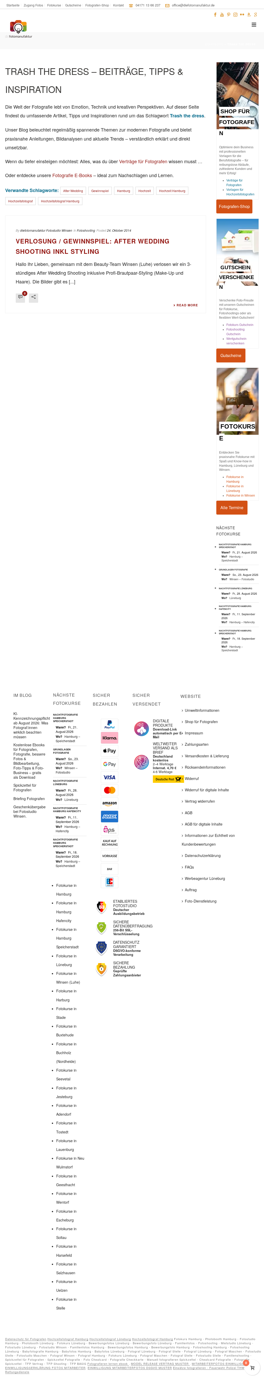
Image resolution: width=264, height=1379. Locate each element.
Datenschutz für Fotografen (25, 1339)
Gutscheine (230, 355)
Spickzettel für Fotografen (24, 787)
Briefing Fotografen (29, 798)
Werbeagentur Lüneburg (205, 878)
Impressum (194, 732)
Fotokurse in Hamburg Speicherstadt (67, 938)
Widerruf (192, 778)
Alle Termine (231, 507)
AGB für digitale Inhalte (203, 824)
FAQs (189, 867)
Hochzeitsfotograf (20, 201)
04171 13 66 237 (148, 5)
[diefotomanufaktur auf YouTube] (222, 14)
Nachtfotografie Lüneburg (235, 588)
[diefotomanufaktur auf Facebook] (215, 14)
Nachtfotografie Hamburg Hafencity (235, 607)
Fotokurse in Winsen (240, 495)
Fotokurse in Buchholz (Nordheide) (66, 1052)
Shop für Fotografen (201, 721)
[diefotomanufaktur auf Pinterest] (229, 14)
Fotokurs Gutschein (239, 325)
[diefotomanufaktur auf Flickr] (242, 14)
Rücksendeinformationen (205, 767)
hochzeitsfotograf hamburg (60, 201)
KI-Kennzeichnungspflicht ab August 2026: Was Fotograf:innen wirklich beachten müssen (31, 725)
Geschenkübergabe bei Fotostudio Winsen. (29, 811)
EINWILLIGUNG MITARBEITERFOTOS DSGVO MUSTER (130, 1368)
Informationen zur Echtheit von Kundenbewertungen (208, 840)
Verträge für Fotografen (143, 161)
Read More (187, 305)
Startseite (214, 44)
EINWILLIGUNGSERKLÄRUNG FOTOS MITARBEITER (45, 1368)
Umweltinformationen (202, 710)
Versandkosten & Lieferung (207, 755)
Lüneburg (235, 598)
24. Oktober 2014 (119, 230)
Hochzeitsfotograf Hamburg (67, 1339)
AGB (188, 812)
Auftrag (191, 889)
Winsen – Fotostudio (241, 579)
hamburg (123, 190)
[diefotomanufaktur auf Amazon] (249, 14)
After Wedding (73, 190)
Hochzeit (144, 190)
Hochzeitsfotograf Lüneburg (110, 1339)
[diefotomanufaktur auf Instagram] (235, 14)
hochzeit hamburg (172, 190)
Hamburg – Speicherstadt (232, 558)
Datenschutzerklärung (203, 855)
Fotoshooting (86, 230)
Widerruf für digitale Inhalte (207, 789)
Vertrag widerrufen (200, 801)
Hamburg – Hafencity (242, 622)
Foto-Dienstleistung (201, 901)
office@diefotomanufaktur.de (193, 5)
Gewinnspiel (100, 190)
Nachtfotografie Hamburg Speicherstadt (235, 546)
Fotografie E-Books (72, 175)
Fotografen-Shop (234, 206)
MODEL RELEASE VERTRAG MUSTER (160, 1363)
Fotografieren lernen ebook (108, 1363)
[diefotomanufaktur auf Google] (255, 14)
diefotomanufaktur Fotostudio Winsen (46, 230)
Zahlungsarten (197, 744)
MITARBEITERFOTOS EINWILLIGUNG (221, 1363)
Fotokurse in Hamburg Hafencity (66, 911)
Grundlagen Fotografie (233, 569)
